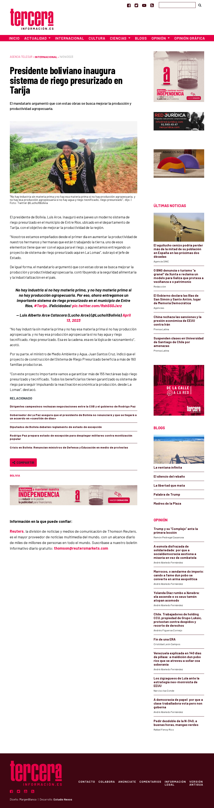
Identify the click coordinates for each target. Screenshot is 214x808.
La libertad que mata (169, 485)
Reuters (17, 531)
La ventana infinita (168, 467)
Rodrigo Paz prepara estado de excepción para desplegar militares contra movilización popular (71, 437)
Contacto (86, 781)
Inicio (14, 38)
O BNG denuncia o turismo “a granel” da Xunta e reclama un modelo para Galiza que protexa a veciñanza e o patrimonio (179, 276)
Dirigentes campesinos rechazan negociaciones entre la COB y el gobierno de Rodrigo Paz (73, 406)
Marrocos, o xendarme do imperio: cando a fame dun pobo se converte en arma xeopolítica (179, 575)
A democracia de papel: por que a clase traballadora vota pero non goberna (178, 703)
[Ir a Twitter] (136, 5)
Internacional (69, 38)
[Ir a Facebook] (129, 5)
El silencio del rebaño (169, 476)
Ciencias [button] (118, 38)
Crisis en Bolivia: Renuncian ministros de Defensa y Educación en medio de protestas (69, 447)
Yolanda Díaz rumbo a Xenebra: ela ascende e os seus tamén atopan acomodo (177, 596)
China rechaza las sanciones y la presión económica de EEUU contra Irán (177, 320)
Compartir (24, 462)
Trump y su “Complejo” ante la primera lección (176, 530)
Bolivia (15, 475)
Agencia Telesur (21, 56)
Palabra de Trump (167, 494)
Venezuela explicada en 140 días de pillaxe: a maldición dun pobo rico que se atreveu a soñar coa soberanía (177, 658)
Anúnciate (127, 781)
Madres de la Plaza (167, 503)
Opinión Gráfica (189, 38)
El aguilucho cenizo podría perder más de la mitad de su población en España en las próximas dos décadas (178, 250)
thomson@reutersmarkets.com (81, 548)
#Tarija (40, 305)
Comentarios (150, 781)
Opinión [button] (159, 38)
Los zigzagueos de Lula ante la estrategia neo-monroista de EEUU (176, 682)
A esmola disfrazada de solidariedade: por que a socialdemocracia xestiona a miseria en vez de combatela (175, 551)
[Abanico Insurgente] (179, 169)
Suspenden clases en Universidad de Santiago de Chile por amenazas (179, 342)
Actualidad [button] (36, 38)
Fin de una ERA (165, 639)
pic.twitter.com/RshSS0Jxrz (97, 305)
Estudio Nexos (63, 799)
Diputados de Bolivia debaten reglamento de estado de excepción (56, 427)
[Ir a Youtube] (144, 5)
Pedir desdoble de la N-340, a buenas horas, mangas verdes (176, 723)
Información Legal (175, 783)
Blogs (141, 38)
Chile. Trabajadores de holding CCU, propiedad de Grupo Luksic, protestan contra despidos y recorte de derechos (178, 619)
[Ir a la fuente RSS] (152, 5)
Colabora (106, 781)
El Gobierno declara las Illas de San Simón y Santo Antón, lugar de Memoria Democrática (177, 299)
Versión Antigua (196, 783)
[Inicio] (32, 19)
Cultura (97, 38)
